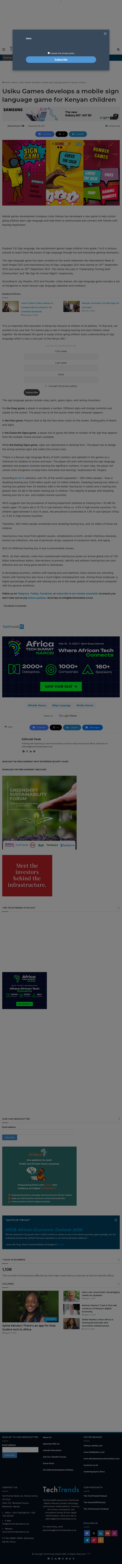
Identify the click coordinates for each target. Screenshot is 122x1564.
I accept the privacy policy (62, 53)
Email (29, 38)
